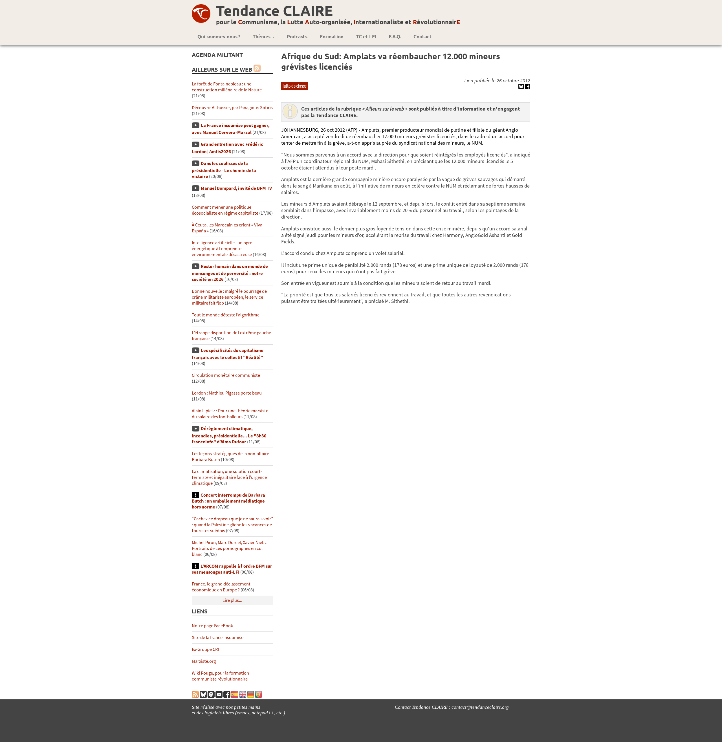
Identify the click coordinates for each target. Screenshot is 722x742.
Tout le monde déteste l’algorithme (225, 315)
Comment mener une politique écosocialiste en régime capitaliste (225, 210)
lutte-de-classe (295, 86)
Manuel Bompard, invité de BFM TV (236, 188)
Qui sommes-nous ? (218, 36)
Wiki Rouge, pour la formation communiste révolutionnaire (220, 676)
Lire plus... (232, 600)
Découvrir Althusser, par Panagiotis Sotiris (232, 108)
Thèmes (262, 36)
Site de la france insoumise (217, 637)
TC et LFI (366, 36)
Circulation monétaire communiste (226, 375)
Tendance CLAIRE (274, 10)
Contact (422, 36)
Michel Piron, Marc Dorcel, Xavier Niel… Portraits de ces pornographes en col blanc (230, 548)
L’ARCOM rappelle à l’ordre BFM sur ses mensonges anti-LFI (232, 569)
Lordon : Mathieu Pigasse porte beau (227, 393)
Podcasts (297, 36)
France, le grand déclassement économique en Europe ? (221, 587)
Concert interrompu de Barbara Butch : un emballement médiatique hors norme (228, 501)
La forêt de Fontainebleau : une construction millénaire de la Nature (227, 87)
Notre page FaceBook (212, 626)
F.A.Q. (395, 36)
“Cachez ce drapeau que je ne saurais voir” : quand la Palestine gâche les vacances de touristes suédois (232, 525)
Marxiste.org (204, 661)
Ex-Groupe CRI (205, 649)
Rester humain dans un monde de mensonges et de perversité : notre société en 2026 (230, 272)
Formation (332, 36)
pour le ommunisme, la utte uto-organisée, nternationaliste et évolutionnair (338, 22)
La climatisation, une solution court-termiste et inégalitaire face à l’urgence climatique (229, 477)
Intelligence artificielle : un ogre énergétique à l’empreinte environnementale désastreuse (222, 248)
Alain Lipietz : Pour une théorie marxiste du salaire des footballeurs (230, 414)
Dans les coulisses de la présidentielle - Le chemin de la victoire (224, 169)
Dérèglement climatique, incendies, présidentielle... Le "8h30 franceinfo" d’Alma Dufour (229, 435)
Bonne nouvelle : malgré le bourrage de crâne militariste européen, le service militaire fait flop (229, 297)
